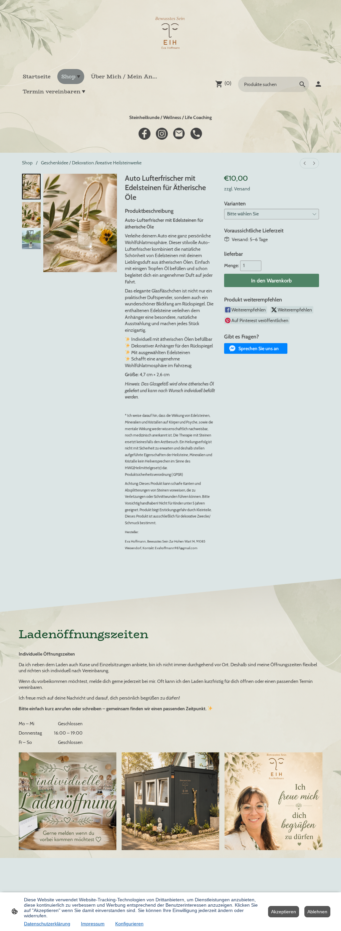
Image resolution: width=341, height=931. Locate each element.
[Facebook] (145, 134)
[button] (255, 348)
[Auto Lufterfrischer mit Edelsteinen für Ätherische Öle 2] (31, 239)
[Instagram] (162, 134)
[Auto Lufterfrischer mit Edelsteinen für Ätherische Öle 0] (31, 186)
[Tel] (196, 134)
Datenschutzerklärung (47, 923)
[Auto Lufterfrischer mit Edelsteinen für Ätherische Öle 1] (31, 215)
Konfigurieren (129, 923)
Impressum (93, 923)
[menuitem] (304, 163)
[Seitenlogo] (170, 34)
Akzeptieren (283, 911)
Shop (27, 163)
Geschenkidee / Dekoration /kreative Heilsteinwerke (91, 163)
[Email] (179, 134)
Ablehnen (317, 911)
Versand (242, 189)
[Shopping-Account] (318, 84)
